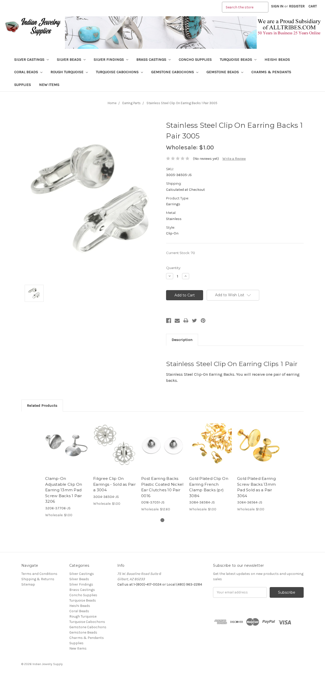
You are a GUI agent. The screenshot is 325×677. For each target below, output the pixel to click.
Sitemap (28, 584)
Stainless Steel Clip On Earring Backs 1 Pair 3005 (182, 103)
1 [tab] (162, 520)
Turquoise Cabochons (118, 72)
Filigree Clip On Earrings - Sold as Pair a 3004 (114, 484)
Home (112, 103)
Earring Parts (131, 103)
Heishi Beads (277, 59)
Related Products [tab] (42, 405)
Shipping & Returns (37, 579)
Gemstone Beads (223, 72)
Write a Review (234, 158)
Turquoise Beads (236, 59)
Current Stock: (180, 253)
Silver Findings (109, 59)
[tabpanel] (67, 467)
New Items (49, 84)
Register (297, 6)
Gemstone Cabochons (173, 72)
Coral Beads (26, 72)
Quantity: (173, 268)
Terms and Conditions (39, 574)
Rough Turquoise (68, 72)
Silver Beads (69, 59)
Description (182, 339)
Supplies (22, 84)
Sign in (277, 6)
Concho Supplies (195, 59)
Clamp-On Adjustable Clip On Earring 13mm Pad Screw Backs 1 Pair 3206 (63, 490)
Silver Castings (29, 59)
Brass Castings (151, 59)
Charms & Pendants (271, 72)
